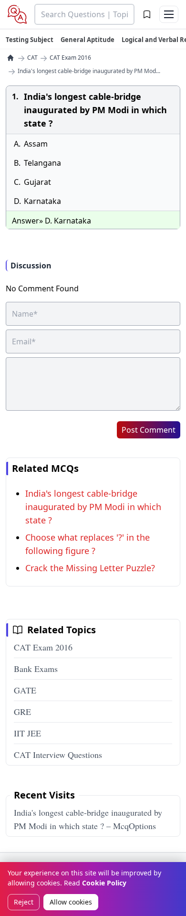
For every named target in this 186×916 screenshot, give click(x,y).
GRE (22, 711)
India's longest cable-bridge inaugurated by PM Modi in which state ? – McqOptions (88, 819)
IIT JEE (27, 733)
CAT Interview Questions (58, 754)
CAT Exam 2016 (70, 58)
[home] (10, 58)
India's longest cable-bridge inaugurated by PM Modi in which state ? (93, 507)
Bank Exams (36, 668)
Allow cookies (71, 901)
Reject (23, 901)
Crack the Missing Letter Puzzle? (90, 568)
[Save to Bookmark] (147, 14)
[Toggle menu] (168, 14)
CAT (32, 58)
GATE (25, 690)
